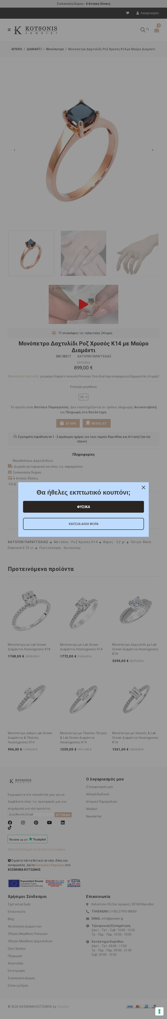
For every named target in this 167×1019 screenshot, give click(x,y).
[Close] (143, 487)
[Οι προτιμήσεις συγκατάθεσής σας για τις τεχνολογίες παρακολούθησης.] (159, 1011)
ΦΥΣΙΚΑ (83, 506)
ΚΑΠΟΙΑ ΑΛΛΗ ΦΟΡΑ (84, 524)
